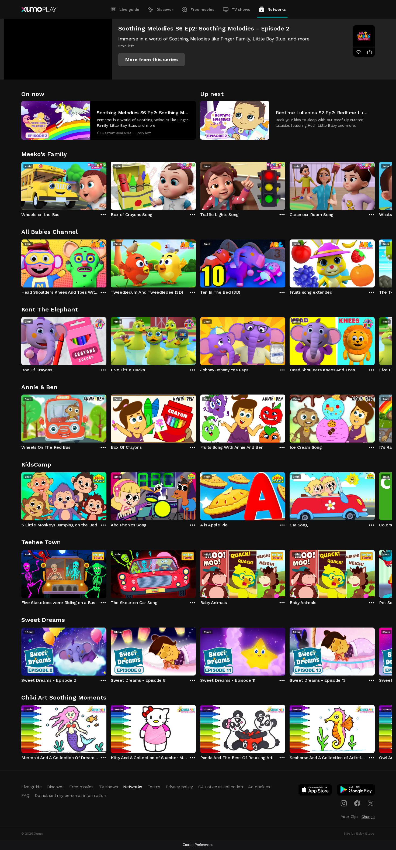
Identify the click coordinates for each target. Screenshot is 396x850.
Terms (154, 786)
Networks (277, 9)
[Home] (39, 9)
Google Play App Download (356, 791)
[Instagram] (344, 803)
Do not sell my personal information (70, 795)
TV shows (241, 9)
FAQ (25, 795)
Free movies (202, 9)
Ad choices (259, 786)
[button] (151, 59)
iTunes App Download (315, 791)
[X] (371, 803)
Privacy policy (179, 786)
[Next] (374, 184)
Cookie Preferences (198, 845)
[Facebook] (357, 803)
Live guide (129, 9)
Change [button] (368, 816)
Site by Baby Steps (359, 833)
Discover (165, 9)
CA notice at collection (220, 786)
